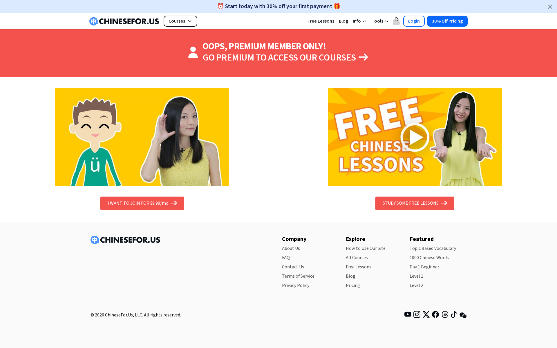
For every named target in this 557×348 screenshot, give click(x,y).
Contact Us (293, 267)
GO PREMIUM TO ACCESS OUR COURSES (279, 57)
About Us (291, 248)
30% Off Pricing (447, 21)
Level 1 (416, 276)
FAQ (286, 257)
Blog (343, 21)
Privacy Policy (295, 285)
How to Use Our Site (366, 248)
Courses (177, 21)
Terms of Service (298, 276)
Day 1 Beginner (424, 267)
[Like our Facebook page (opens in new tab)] (435, 315)
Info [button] (357, 21)
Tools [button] (378, 21)
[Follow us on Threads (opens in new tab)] (444, 315)
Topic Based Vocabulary (433, 248)
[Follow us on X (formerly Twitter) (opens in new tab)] (426, 315)
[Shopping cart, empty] (396, 21)
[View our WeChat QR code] (463, 315)
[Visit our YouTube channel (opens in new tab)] (407, 315)
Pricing (353, 285)
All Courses (357, 257)
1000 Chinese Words (429, 257)
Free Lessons (321, 21)
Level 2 (416, 285)
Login (414, 21)
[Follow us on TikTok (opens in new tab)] (453, 315)
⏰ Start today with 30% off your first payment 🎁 (278, 6)
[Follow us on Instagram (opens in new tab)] (416, 315)
